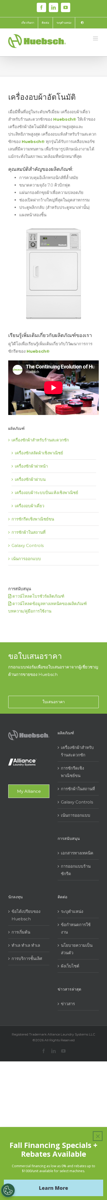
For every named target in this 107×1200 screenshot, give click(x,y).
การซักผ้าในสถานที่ (29, 532)
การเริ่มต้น (21, 932)
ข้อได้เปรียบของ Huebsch (26, 915)
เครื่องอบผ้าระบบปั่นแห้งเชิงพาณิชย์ (46, 492)
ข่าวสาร (68, 1003)
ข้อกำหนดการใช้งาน (76, 928)
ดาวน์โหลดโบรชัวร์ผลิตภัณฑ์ (37, 596)
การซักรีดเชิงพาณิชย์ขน (33, 519)
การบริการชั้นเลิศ (27, 958)
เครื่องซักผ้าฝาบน (30, 479)
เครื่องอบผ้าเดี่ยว (29, 505)
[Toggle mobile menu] (96, 38)
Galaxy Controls (28, 545)
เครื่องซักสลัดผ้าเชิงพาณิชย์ (39, 452)
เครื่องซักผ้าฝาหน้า (31, 466)
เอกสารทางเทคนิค (77, 853)
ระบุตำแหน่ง (72, 911)
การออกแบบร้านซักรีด (76, 870)
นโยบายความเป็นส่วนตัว (76, 949)
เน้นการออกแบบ (26, 558)
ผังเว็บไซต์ (70, 966)
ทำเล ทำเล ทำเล (26, 945)
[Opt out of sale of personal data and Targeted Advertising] (8, 1190)
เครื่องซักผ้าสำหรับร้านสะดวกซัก (40, 440)
